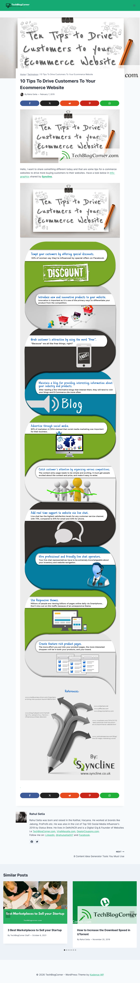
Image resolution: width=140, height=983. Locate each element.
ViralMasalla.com (66, 831)
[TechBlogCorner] (17, 5)
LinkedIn (50, 835)
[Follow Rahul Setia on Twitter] (37, 841)
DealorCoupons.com (88, 831)
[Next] (132, 914)
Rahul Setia (32, 94)
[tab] (64, 950)
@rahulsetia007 (64, 835)
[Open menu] (134, 5)
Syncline (47, 176)
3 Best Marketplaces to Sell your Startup (35, 930)
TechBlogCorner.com (44, 831)
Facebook (84, 835)
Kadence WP (97, 974)
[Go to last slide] (8, 914)
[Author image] (22, 94)
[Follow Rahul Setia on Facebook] (31, 841)
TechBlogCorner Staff (20, 935)
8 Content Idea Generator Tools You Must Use (99, 854)
